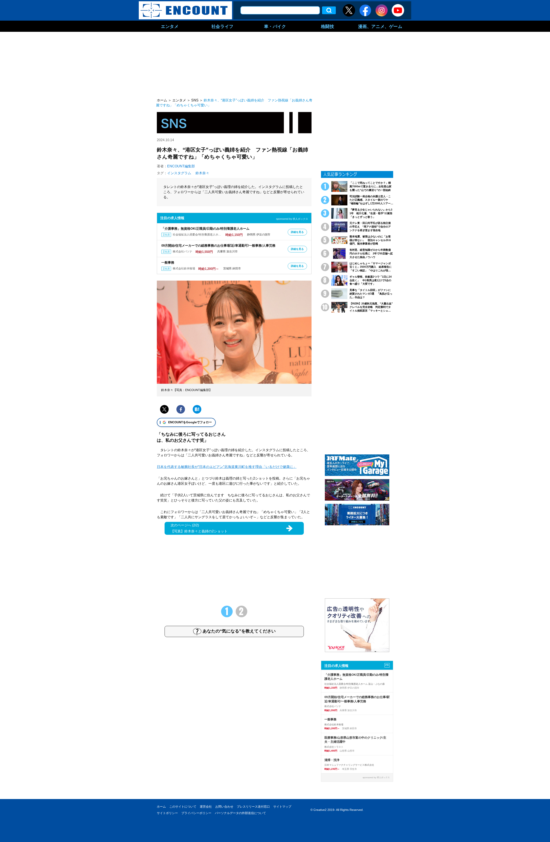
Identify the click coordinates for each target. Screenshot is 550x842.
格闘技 (327, 26)
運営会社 (206, 806)
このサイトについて (182, 806)
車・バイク (275, 26)
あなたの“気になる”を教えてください (239, 631)
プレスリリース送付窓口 (253, 806)
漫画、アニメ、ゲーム (380, 26)
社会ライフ (222, 26)
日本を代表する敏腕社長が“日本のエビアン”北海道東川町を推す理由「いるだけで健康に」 (226, 467)
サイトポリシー (167, 812)
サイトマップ (282, 806)
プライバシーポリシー (196, 812)
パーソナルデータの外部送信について (240, 812)
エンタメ (170, 26)
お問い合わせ (224, 806)
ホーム (161, 806)
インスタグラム (179, 173)
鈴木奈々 (202, 173)
